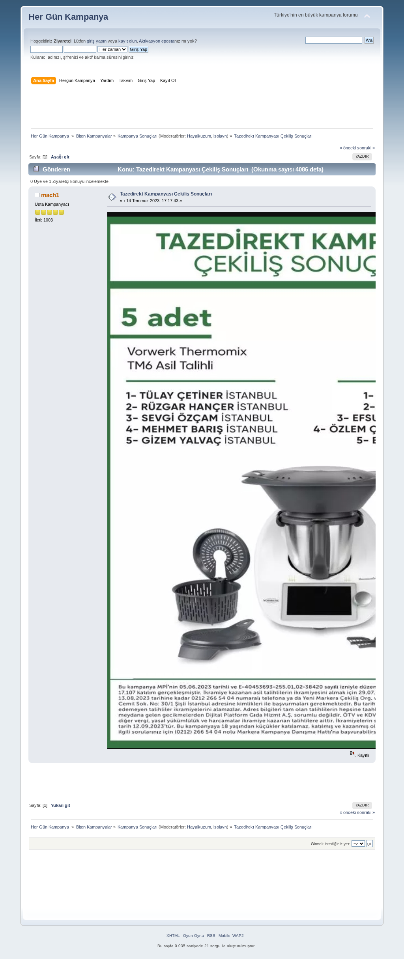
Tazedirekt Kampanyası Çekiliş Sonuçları (166, 194)
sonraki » (366, 147)
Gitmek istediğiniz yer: (330, 844)
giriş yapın (97, 41)
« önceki (348, 147)
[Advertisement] (202, 108)
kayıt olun (127, 41)
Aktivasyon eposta (156, 41)
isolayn (220, 136)
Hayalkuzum (199, 136)
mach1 (50, 195)
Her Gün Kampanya (68, 17)
